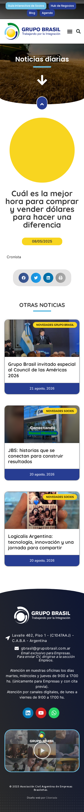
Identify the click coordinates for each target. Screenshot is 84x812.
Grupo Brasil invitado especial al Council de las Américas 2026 (42, 369)
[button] (70, 31)
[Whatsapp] (54, 713)
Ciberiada (51, 797)
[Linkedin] (28, 713)
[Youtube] (41, 713)
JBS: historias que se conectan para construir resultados (35, 455)
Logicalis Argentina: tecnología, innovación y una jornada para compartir (41, 541)
